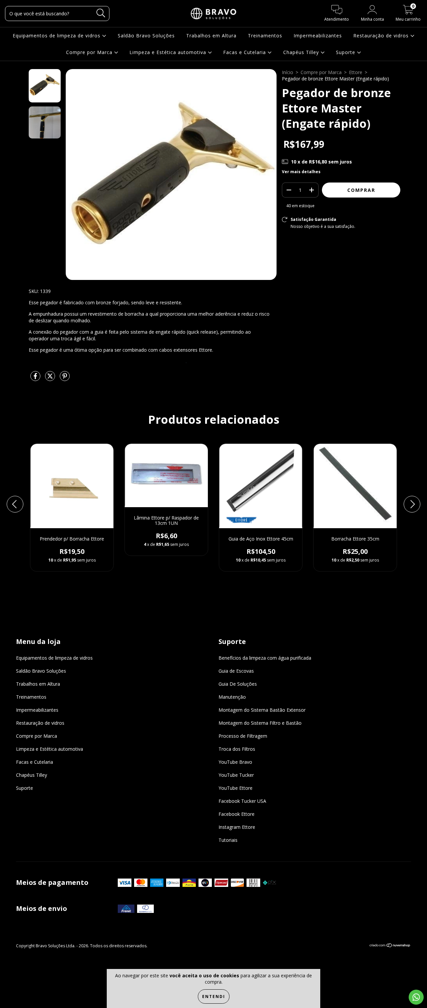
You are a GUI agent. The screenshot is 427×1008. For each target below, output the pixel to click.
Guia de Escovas (236, 671)
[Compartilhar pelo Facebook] (36, 378)
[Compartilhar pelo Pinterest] (65, 378)
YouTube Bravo (235, 762)
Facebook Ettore (237, 814)
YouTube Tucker (236, 775)
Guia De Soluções (238, 684)
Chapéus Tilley (302, 52)
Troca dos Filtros (237, 749)
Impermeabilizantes (318, 35)
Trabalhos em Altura (211, 35)
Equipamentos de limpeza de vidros (57, 35)
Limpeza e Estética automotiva (168, 52)
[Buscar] (101, 13)
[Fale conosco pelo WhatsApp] (416, 997)
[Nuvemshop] (390, 946)
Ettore (355, 72)
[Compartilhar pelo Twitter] (50, 378)
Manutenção (232, 697)
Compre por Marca (90, 52)
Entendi (213, 996)
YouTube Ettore (236, 788)
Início (287, 72)
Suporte (346, 52)
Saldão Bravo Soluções (146, 35)
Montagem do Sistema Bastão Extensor (262, 710)
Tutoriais (228, 840)
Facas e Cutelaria (245, 52)
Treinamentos (265, 35)
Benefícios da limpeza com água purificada (265, 658)
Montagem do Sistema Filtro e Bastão (260, 723)
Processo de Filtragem (243, 736)
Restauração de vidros (381, 35)
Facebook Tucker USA (242, 801)
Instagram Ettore (237, 827)
